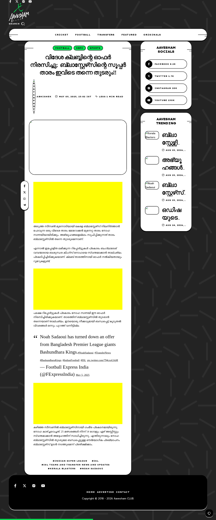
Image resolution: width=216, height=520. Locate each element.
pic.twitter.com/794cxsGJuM (102, 360)
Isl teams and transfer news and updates (76, 464)
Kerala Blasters (63, 468)
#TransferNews (103, 352)
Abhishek (44, 96)
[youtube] (30, 1)
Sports (95, 48)
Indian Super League (71, 461)
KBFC (79, 48)
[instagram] (23, 1)
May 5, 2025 (82, 374)
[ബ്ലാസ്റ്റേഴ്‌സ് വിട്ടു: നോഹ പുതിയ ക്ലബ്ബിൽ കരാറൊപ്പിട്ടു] (152, 185)
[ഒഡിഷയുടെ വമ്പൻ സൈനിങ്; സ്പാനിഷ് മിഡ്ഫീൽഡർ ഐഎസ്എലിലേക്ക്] (152, 210)
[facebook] (10, 1)
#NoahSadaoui (85, 352)
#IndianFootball (71, 360)
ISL (96, 461)
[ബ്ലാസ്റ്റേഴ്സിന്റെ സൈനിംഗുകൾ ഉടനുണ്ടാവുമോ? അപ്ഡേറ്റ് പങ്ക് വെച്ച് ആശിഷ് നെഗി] (152, 135)
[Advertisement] (77, 202)
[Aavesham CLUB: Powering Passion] (108, 12)
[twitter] (16, 1)
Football (62, 48)
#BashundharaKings (50, 360)
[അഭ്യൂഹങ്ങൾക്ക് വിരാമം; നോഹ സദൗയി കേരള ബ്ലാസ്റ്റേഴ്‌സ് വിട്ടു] (152, 160)
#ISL (83, 360)
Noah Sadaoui (92, 468)
